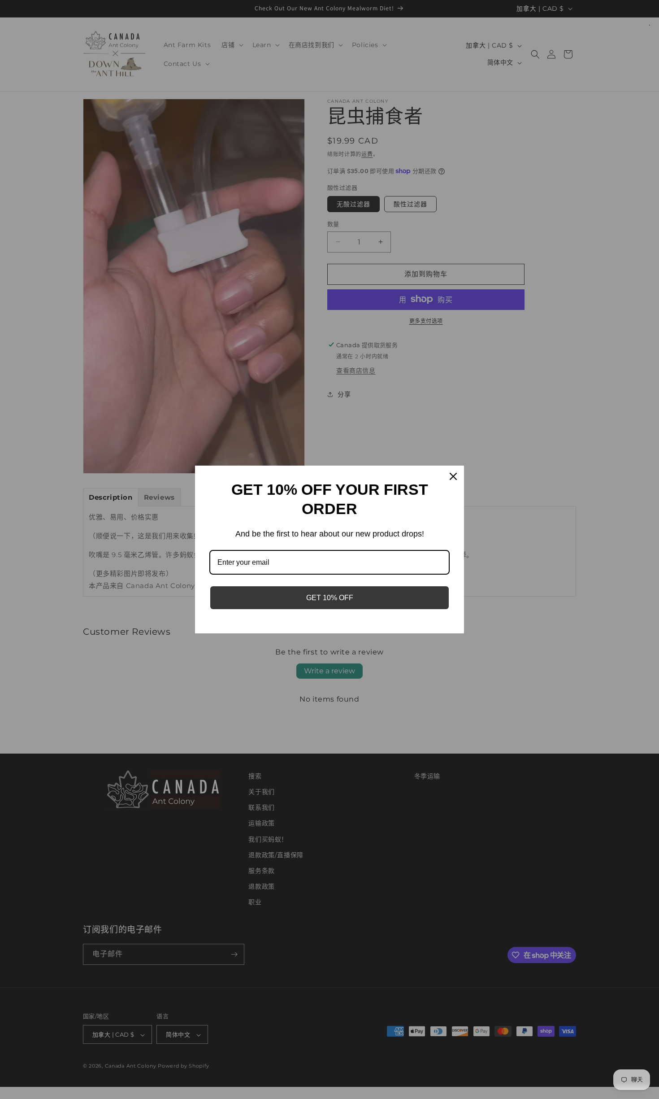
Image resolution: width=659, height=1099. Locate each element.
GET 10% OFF (329, 598)
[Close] (453, 476)
